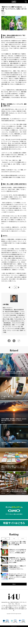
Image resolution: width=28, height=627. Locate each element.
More (14, 584)
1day (5, 538)
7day (14, 538)
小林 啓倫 (3, 14)
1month (22, 538)
